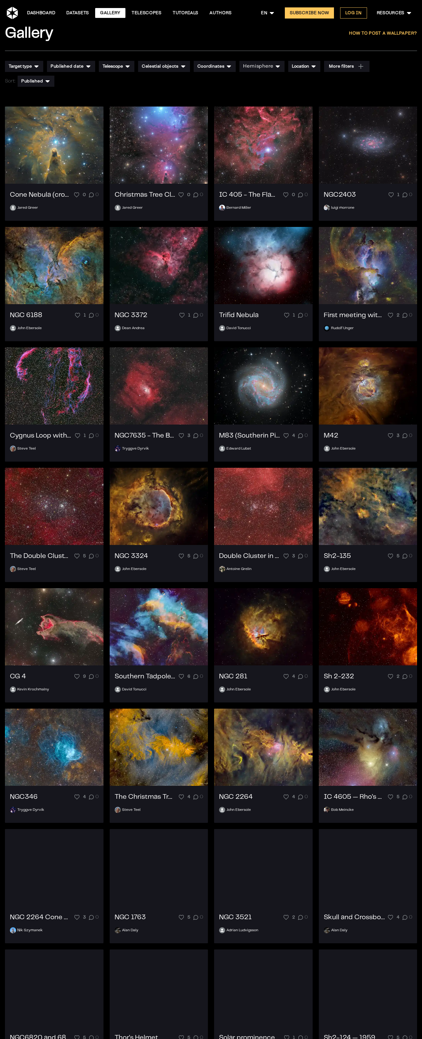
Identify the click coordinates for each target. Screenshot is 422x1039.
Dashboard (41, 13)
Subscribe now (309, 13)
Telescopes (147, 13)
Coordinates (211, 66)
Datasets (77, 13)
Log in (353, 13)
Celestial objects (160, 66)
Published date (67, 66)
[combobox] (268, 13)
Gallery (110, 13)
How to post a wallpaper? (383, 33)
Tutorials (185, 13)
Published (32, 81)
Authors (220, 13)
